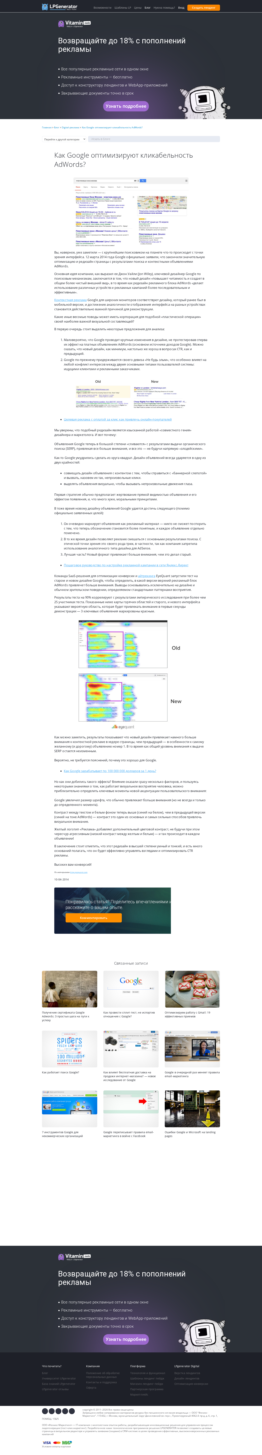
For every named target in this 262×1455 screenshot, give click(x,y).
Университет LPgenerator (59, 1378)
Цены (137, 7)
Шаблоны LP (123, 7)
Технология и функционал (147, 1373)
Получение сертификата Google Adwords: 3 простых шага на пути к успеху (65, 1016)
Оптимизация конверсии (191, 1384)
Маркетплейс (139, 1394)
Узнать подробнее (126, 106)
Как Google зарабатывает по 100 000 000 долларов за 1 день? (110, 771)
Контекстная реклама (70, 300)
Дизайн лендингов (186, 1378)
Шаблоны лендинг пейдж (147, 1378)
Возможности (102, 7)
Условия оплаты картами (56, 1446)
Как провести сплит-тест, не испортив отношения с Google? (129, 1014)
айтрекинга (146, 576)
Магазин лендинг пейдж (146, 1384)
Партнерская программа (146, 1389)
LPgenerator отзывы (55, 1389)
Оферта (91, 1387)
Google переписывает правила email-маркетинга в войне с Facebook (128, 1134)
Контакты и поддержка (101, 1382)
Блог (45, 1373)
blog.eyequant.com (78, 872)
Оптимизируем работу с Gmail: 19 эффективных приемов (187, 1014)
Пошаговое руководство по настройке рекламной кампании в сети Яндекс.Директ (126, 565)
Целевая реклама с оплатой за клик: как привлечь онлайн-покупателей (118, 419)
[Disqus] (131, 1192)
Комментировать (93, 918)
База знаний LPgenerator (58, 1384)
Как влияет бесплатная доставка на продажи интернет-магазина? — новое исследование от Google (129, 1076)
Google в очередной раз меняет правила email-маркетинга (192, 1074)
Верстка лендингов (187, 1373)
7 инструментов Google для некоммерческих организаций (62, 1134)
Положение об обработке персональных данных (103, 1375)
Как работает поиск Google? (60, 1072)
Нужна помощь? (164, 7)
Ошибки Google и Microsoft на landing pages (190, 1134)
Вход (181, 7)
